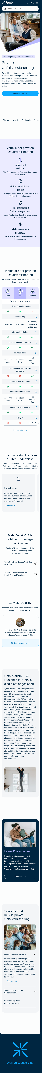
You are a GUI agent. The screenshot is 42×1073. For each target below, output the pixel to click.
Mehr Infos (11, 505)
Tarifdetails (26, 120)
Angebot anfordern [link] (20, 93)
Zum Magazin (12, 981)
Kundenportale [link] (20, 876)
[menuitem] (27, 3)
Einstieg (6, 120)
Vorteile (16, 120)
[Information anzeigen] (36, 317)
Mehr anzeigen (19, 430)
